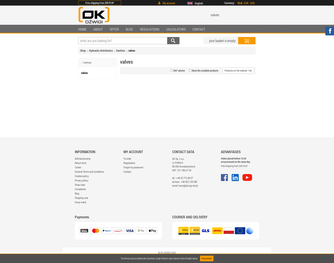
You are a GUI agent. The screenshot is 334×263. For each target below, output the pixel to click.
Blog (77, 193)
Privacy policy (81, 180)
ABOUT (98, 29)
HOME (82, 29)
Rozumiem (207, 258)
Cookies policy (82, 176)
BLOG (129, 29)
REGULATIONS (149, 29)
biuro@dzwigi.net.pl (188, 185)
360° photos (179, 70)
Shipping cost (81, 198)
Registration (129, 163)
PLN (240, 3)
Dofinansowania (82, 158)
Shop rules (80, 184)
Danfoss (120, 50)
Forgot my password (133, 167)
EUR (246, 3)
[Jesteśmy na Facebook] (329, 33)
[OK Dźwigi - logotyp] (94, 23)
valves (131, 50)
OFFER (114, 29)
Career (78, 167)
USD (252, 3)
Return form (80, 163)
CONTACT (199, 29)
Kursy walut (80, 202)
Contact (127, 171)
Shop (83, 50)
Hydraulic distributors (101, 50)
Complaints (80, 189)
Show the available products (204, 70)
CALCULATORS (176, 29)
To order (127, 158)
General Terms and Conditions (89, 171)
